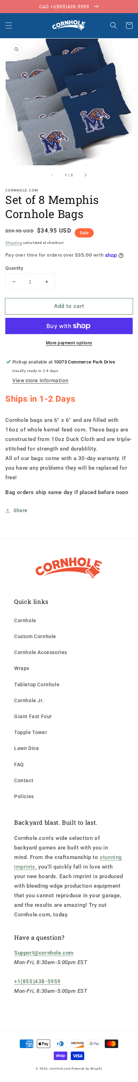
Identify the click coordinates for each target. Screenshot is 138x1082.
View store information (40, 380)
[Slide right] (85, 175)
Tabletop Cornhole (36, 684)
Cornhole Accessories (40, 652)
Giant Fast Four (33, 716)
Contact (23, 780)
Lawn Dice (26, 748)
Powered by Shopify (86, 1068)
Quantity (14, 268)
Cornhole (25, 620)
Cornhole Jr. (29, 700)
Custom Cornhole (35, 636)
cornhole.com (60, 1068)
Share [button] (20, 510)
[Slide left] (53, 175)
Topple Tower (30, 732)
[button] (9, 25)
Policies (24, 796)
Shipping (13, 243)
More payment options (69, 342)
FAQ (19, 764)
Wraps (21, 668)
